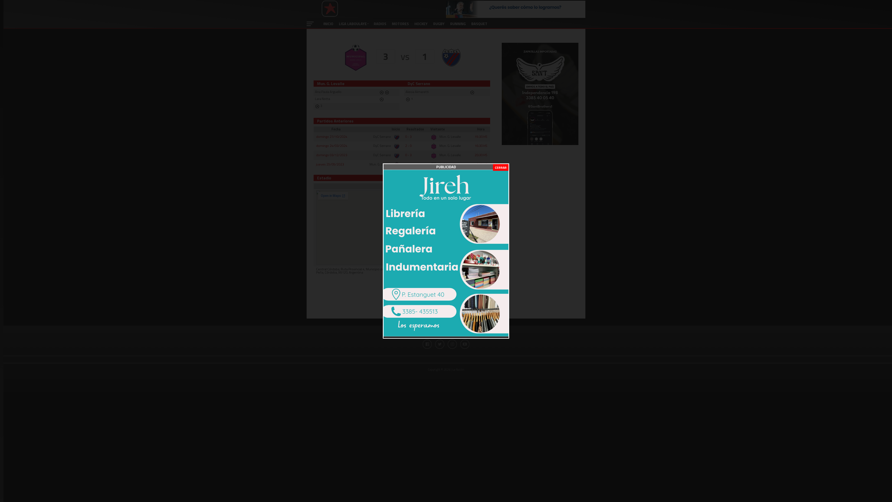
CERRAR (501, 167)
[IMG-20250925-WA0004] (446, 335)
